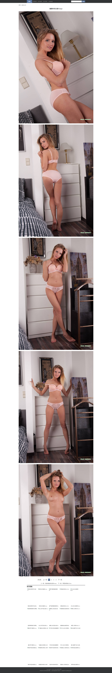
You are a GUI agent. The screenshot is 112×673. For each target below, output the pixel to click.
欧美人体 (24, 5)
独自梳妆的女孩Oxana (51, 583)
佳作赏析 (45, 1)
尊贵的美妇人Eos (67, 583)
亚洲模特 (35, 1)
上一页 (45, 579)
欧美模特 (40, 1)
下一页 (60, 579)
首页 (29, 1)
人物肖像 (50, 1)
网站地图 (64, 669)
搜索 (83, 1)
